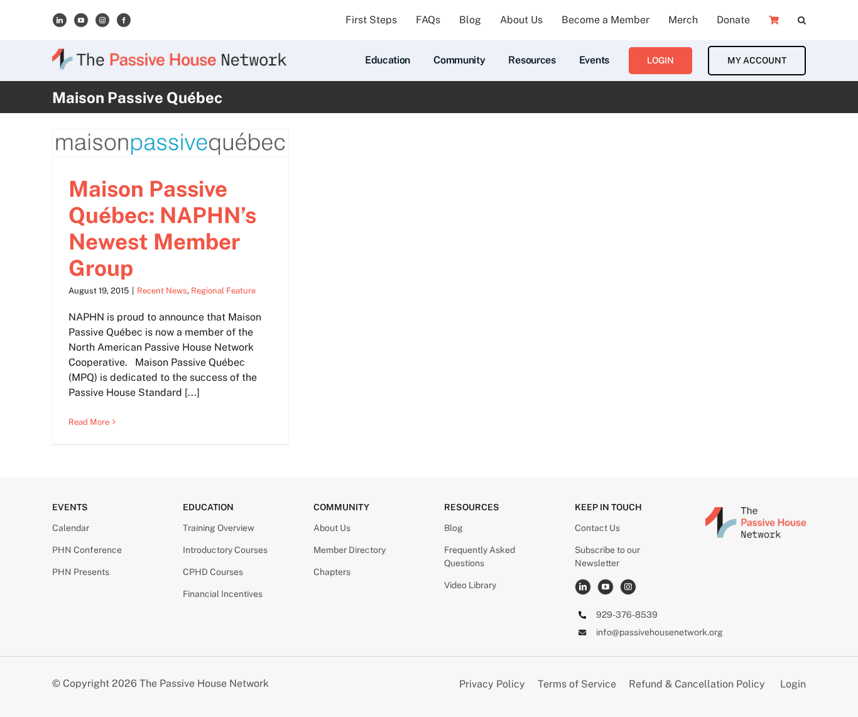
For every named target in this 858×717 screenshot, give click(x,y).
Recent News (162, 290)
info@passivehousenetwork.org (659, 632)
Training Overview (218, 528)
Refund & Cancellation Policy (697, 684)
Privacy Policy (493, 684)
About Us (331, 528)
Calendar (70, 528)
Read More (88, 422)
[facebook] (123, 20)
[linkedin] (59, 20)
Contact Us (597, 528)
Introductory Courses (225, 550)
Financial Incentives (223, 594)
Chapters (331, 572)
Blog (453, 528)
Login (793, 684)
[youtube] (81, 20)
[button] (802, 20)
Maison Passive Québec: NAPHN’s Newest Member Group (162, 228)
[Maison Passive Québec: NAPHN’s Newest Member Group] (170, 142)
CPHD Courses (213, 572)
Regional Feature (223, 290)
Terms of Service (577, 684)
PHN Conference (87, 550)
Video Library (470, 585)
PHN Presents (80, 572)
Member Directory (349, 550)
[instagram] (102, 20)
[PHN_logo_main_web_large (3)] (755, 512)
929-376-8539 (627, 615)
